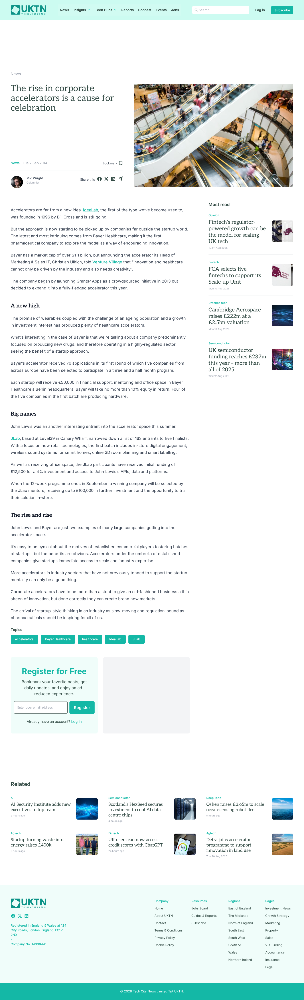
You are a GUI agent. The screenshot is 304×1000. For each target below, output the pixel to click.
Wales (232, 952)
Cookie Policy (164, 945)
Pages (270, 901)
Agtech (16, 833)
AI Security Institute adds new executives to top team (41, 807)
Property (271, 930)
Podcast (144, 10)
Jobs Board (199, 908)
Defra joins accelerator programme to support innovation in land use (228, 845)
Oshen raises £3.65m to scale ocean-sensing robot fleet (235, 807)
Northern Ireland (240, 960)
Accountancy (275, 952)
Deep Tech (213, 798)
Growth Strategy (277, 915)
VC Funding (273, 945)
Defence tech (218, 303)
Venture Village (107, 262)
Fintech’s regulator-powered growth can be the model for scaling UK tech (237, 231)
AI (12, 798)
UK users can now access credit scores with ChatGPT (135, 842)
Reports (127, 10)
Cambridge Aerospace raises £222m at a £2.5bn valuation (235, 316)
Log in (260, 10)
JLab (15, 438)
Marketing (272, 923)
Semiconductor (219, 343)
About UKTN (163, 915)
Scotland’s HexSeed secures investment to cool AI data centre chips (135, 810)
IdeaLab (90, 210)
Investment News (278, 908)
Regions (234, 901)
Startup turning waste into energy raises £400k (37, 842)
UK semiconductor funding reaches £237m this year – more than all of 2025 (237, 360)
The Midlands (238, 915)
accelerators (24, 639)
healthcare (90, 639)
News (64, 10)
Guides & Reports (204, 915)
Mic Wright (34, 178)
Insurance (272, 960)
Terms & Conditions (168, 930)
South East (236, 930)
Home (158, 908)
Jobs (175, 10)
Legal (269, 967)
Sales (269, 937)
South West (236, 937)
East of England (239, 908)
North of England (240, 923)
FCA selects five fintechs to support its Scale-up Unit (235, 275)
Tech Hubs (103, 10)
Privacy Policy (164, 937)
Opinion (214, 215)
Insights (79, 10)
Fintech (214, 262)
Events (161, 10)
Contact (160, 923)
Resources (199, 901)
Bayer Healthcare (58, 639)
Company (161, 901)
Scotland (234, 945)
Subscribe (282, 10)
